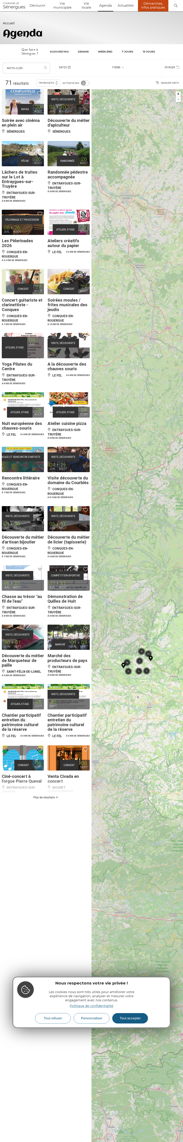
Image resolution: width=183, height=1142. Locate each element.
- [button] (178, 99)
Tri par (46, 83)
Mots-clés (15, 68)
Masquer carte (170, 83)
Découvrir (37, 6)
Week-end (105, 51)
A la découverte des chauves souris (67, 366)
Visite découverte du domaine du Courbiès (68, 480)
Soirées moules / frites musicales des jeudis (67, 305)
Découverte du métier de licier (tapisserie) (69, 539)
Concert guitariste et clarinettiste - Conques (22, 305)
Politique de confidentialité (91, 1006)
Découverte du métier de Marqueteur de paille (23, 660)
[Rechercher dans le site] (175, 6)
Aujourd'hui (59, 51)
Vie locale (86, 5)
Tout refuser (53, 1018)
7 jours (127, 51)
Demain (83, 51)
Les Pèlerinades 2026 (17, 243)
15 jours (149, 51)
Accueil (9, 23)
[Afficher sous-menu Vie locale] (95, 6)
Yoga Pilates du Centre (17, 366)
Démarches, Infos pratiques (153, 5)
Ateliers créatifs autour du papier (63, 243)
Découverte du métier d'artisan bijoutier (23, 539)
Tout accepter (130, 1018)
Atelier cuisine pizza (67, 423)
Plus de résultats (44, 797)
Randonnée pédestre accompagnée (68, 174)
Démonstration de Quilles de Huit (65, 599)
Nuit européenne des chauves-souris (22, 426)
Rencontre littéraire (21, 478)
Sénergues (14, 5)
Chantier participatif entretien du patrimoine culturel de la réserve (21, 722)
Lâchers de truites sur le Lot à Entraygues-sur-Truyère (19, 179)
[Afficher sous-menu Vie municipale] (75, 6)
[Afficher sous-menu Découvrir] (47, 6)
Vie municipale (62, 5)
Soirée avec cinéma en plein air (21, 123)
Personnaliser (91, 1018)
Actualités (126, 6)
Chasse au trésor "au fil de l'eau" (22, 599)
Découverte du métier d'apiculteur (69, 123)
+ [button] (178, 94)
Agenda (105, 6)
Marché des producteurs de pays (67, 658)
